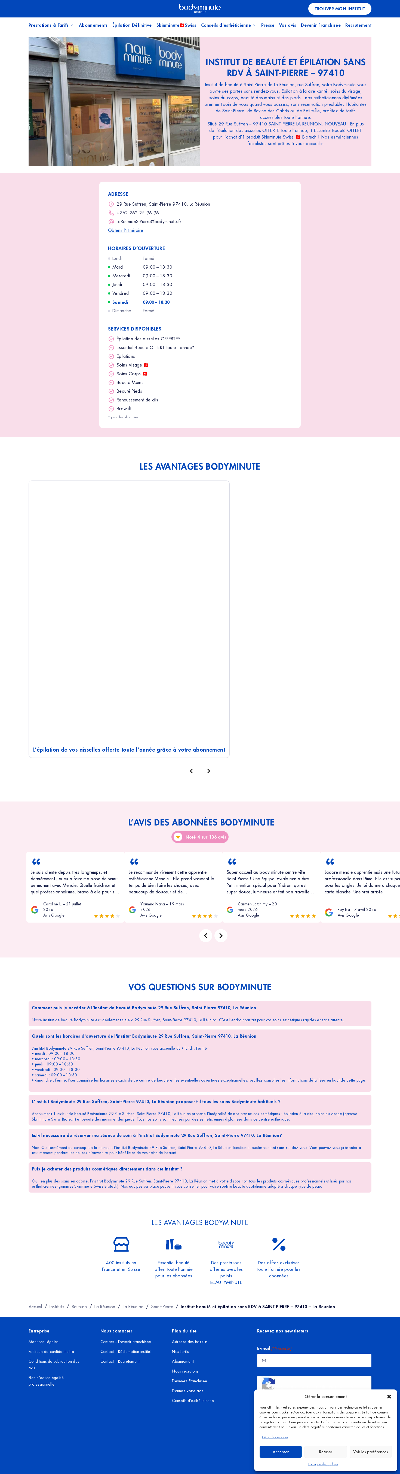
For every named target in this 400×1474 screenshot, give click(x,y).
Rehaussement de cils (137, 400)
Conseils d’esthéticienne (193, 1400)
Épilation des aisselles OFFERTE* (148, 339)
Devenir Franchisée (321, 25)
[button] (389, 1396)
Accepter (281, 1451)
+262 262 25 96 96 (138, 213)
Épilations (126, 356)
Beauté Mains (130, 382)
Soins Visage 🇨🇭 (133, 365)
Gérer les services (275, 1437)
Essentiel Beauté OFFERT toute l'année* (156, 347)
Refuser (325, 1451)
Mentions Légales (44, 1341)
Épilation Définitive (132, 25)
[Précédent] (191, 770)
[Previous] (205, 935)
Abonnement (183, 1361)
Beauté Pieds (129, 391)
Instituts (57, 1306)
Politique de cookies (323, 1464)
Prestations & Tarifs (49, 25)
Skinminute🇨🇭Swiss (176, 25)
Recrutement (358, 25)
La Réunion (104, 1306)
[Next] (220, 935)
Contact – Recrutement (120, 1361)
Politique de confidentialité (51, 1351)
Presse (268, 25)
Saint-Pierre (162, 1306)
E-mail (274, 1348)
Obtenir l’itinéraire (125, 230)
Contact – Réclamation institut (125, 1351)
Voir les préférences (370, 1451)
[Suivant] (208, 770)
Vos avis (287, 25)
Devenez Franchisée (189, 1381)
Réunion (79, 1306)
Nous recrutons (185, 1371)
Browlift (124, 409)
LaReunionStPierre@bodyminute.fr (149, 221)
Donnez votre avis (187, 1390)
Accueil (35, 1306)
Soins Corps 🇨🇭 (132, 374)
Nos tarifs (180, 1351)
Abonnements (93, 25)
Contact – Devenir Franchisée (125, 1341)
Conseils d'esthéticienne (226, 25)
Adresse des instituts (190, 1341)
